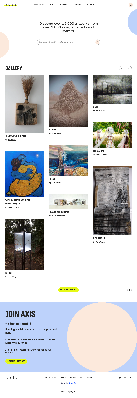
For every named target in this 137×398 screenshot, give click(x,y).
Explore (52, 5)
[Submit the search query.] (97, 42)
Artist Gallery (39, 5)
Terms (47, 377)
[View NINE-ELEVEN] (112, 203)
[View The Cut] (68, 163)
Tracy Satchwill (102, 155)
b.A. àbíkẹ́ (12, 140)
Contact (88, 377)
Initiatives (90, 5)
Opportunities (64, 5)
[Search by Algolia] (68, 383)
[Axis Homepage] (10, 5)
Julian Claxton (57, 133)
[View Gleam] (24, 247)
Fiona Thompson (58, 216)
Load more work (68, 290)
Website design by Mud (68, 392)
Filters (126, 68)
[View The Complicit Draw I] (24, 107)
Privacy (55, 377)
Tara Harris (56, 183)
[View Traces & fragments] (68, 204)
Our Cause (78, 5)
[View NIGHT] (112, 92)
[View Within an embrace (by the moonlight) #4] (24, 178)
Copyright (72, 377)
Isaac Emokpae (14, 207)
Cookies (63, 377)
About (80, 377)
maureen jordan (14, 277)
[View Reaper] (68, 103)
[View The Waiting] (112, 137)
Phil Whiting (100, 111)
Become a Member (16, 361)
